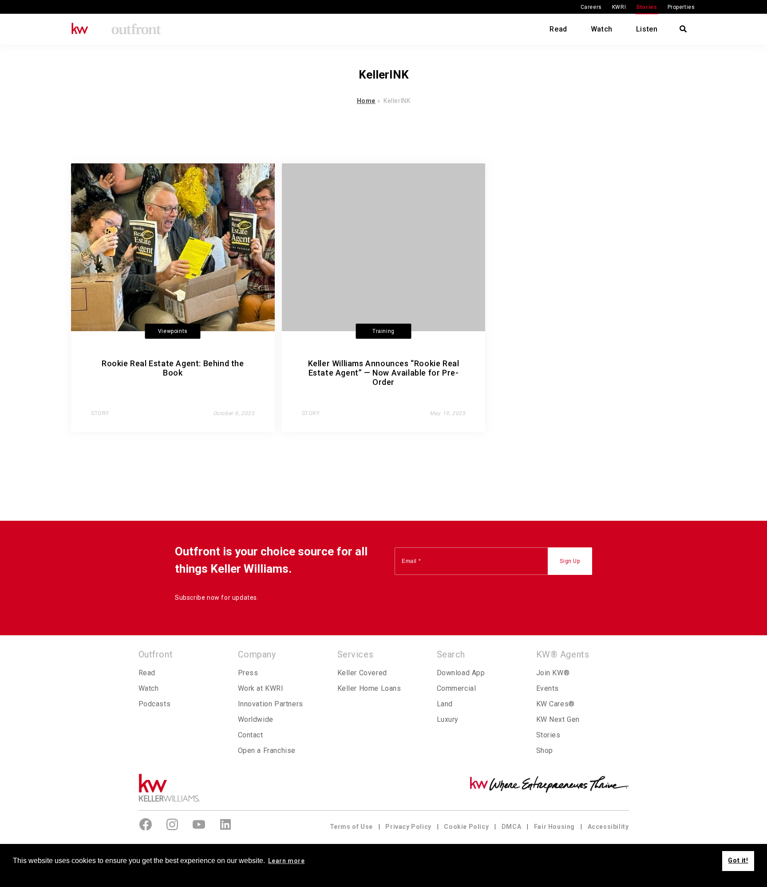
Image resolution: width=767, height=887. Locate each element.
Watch (602, 29)
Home (366, 100)
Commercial (456, 688)
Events (547, 688)
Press (248, 673)
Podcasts (154, 704)
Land (445, 704)
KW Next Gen (558, 719)
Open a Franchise (267, 750)
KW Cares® (555, 704)
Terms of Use (351, 826)
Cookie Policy (466, 826)
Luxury (448, 719)
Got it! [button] (738, 860)
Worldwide (255, 719)
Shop (544, 750)
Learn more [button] (286, 860)
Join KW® (553, 673)
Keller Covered (362, 673)
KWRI (619, 7)
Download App (461, 673)
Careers (591, 7)
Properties (681, 7)
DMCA (511, 826)
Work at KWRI (261, 688)
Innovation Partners (270, 704)
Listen (647, 29)
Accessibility (608, 826)
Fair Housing (554, 826)
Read (558, 29)
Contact (250, 735)
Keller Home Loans (369, 688)
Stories (646, 7)
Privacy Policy (408, 826)
